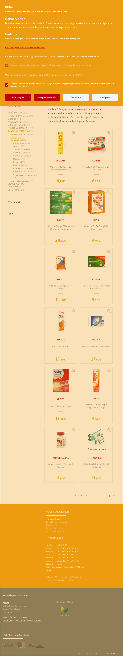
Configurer (105, 97)
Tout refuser (76, 97)
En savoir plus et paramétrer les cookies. (25, 47)
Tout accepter (18, 97)
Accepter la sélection (47, 97)
